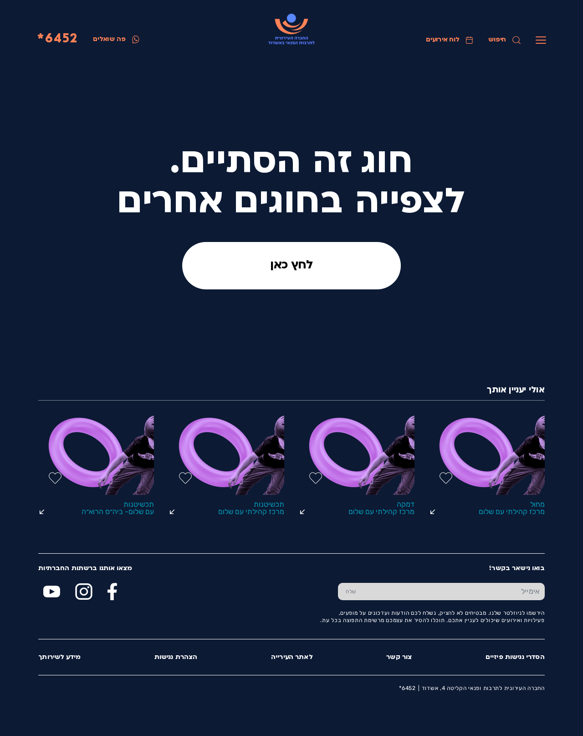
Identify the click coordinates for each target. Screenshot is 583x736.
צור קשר (399, 657)
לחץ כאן (291, 265)
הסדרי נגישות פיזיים (515, 657)
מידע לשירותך (59, 657)
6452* (57, 39)
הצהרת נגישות (176, 657)
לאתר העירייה (292, 657)
